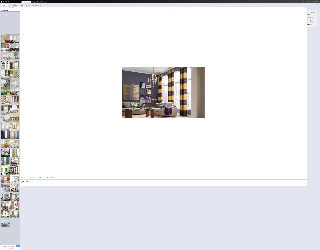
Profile (21, 5)
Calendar (15, 5)
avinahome (313, 12)
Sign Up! (35, 2)
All (9, 5)
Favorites (28, 5)
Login (302, 1)
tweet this (51, 177)
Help (308, 1)
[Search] (317, 5)
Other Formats (312, 16)
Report (310, 14)
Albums (4, 5)
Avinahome (26, 2)
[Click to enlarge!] (163, 92)
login (26, 183)
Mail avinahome (37, 5)
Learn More (315, 1)
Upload (43, 2)
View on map (310, 25)
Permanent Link (24, 177)
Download (311, 17)
